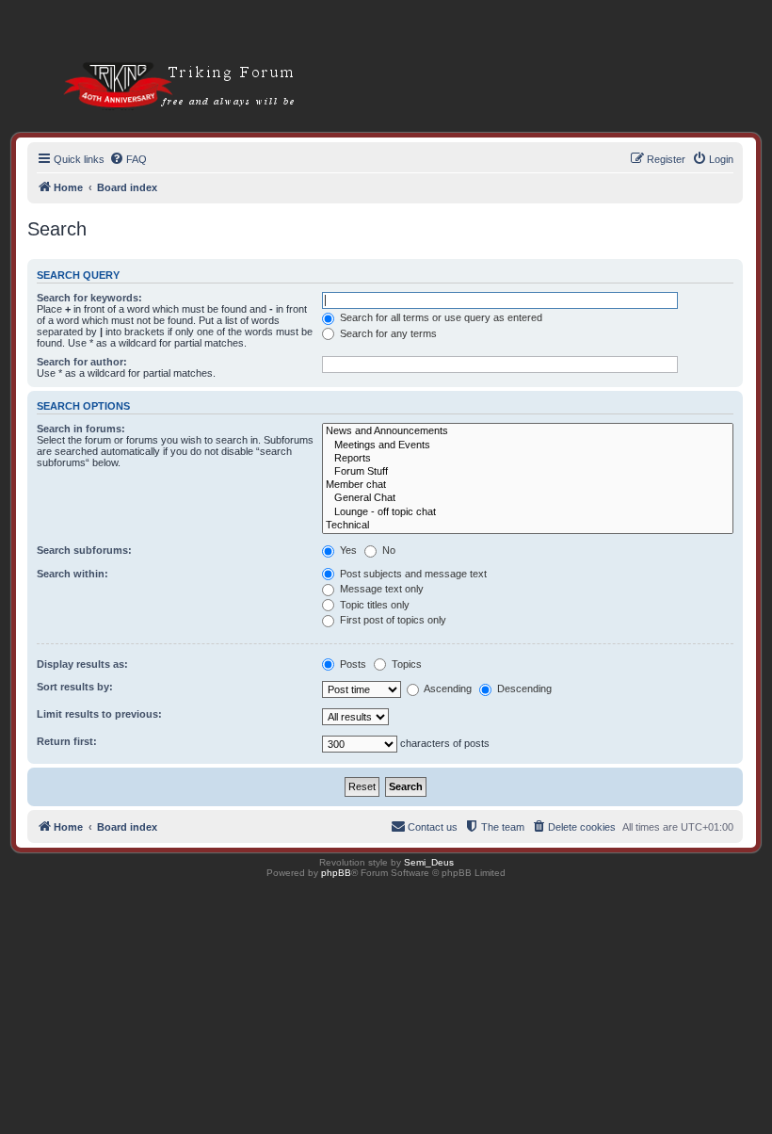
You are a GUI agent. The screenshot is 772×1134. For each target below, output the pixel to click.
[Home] (156, 56)
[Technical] (528, 525)
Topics (405, 664)
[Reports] (528, 458)
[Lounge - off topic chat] (528, 512)
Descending (523, 688)
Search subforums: (84, 550)
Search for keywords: (89, 297)
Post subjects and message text (412, 573)
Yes (347, 550)
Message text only (380, 588)
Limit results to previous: (99, 714)
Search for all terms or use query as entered (439, 317)
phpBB (336, 872)
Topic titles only (373, 604)
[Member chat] (528, 485)
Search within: (72, 573)
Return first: (67, 741)
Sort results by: (75, 686)
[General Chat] (528, 498)
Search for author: (82, 361)
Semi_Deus (429, 862)
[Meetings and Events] (528, 445)
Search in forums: (81, 428)
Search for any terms (387, 333)
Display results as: (82, 664)
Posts (351, 664)
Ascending (447, 688)
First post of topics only (391, 619)
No (387, 550)
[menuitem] (128, 159)
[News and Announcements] (528, 431)
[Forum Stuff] (528, 471)
